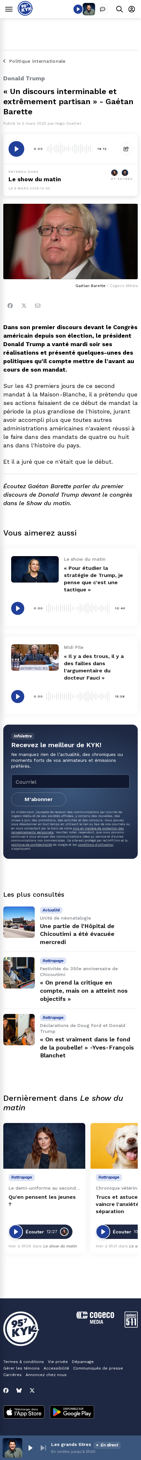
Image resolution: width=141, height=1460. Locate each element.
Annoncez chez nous (46, 1374)
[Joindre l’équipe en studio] (103, 9)
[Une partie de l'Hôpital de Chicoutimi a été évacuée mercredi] (19, 922)
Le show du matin (35, 179)
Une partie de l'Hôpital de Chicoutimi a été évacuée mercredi (77, 934)
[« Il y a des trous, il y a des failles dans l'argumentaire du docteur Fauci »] (35, 657)
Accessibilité (56, 1368)
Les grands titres (71, 1444)
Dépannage (83, 1361)
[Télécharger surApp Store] (24, 1412)
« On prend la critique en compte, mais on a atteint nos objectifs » (84, 990)
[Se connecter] (132, 9)
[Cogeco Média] (95, 1322)
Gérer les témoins (21, 1368)
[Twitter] (24, 306)
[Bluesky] (19, 1390)
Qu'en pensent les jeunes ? (42, 1200)
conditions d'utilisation (95, 844)
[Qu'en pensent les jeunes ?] (44, 1146)
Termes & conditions (23, 1361)
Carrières (12, 1374)
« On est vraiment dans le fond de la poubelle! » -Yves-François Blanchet (87, 1047)
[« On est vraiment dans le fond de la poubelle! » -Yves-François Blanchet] (19, 1029)
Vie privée (58, 1361)
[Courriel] (38, 306)
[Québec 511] (131, 1326)
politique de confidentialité (31, 844)
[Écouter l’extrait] (16, 149)
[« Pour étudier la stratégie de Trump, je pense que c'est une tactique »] (35, 569)
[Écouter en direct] (78, 9)
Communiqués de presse (98, 1368)
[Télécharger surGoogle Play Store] (72, 1412)
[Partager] (126, 149)
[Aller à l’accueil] (25, 14)
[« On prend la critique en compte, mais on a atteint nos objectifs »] (19, 972)
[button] (30, 1447)
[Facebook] (10, 306)
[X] (32, 1390)
